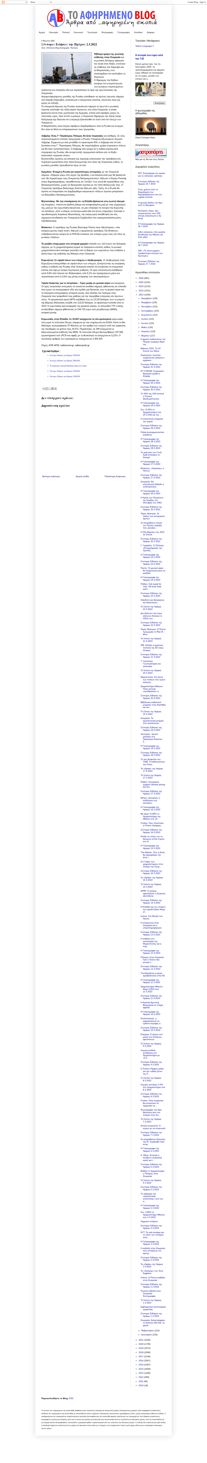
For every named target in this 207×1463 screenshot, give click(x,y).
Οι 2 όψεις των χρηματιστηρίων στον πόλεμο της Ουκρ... (152, 864)
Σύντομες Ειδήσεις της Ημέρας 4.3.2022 (151, 1226)
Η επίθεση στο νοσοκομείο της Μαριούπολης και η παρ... (151, 942)
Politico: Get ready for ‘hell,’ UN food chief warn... (151, 586)
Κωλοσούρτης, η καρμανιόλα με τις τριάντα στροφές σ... (151, 1021)
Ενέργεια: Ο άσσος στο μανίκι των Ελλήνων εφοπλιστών (152, 1037)
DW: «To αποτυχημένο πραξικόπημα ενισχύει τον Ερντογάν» (150, 253)
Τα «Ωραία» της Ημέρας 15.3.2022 (152, 878)
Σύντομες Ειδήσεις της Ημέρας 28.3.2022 (151, 446)
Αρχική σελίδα (82, 476)
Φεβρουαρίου (148, 1330)
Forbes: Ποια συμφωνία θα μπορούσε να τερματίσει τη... (152, 1103)
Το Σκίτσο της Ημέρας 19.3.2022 (151, 712)
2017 (141, 1356)
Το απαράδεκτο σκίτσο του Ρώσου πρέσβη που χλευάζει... (151, 525)
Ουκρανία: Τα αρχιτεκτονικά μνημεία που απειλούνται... (152, 721)
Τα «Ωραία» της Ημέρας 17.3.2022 (152, 769)
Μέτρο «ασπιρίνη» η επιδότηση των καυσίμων (150, 800)
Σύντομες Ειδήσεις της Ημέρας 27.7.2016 (148, 262)
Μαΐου (144, 327)
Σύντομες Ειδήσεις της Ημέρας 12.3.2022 (151, 967)
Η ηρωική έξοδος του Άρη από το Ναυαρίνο (150, 203)
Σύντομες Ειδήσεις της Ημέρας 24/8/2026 (65, 361)
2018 (141, 1352)
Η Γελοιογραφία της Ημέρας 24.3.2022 (150, 555)
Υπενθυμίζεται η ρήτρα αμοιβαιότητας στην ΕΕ (153, 974)
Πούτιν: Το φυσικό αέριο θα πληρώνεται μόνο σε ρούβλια (153, 570)
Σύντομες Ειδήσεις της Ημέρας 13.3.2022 (151, 933)
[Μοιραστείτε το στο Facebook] (52, 388)
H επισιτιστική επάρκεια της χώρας (152, 420)
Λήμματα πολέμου (149, 1221)
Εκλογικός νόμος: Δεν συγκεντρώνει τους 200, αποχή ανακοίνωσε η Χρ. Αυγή (150, 214)
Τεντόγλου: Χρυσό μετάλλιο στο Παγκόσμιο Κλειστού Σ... (151, 738)
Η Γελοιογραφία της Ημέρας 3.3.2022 (150, 1242)
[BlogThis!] (46, 388)
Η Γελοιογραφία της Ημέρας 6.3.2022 (150, 1149)
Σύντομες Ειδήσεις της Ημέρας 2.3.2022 (151, 1285)
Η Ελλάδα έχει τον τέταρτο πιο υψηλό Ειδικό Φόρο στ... (153, 909)
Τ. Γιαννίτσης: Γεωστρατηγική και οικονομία (151, 663)
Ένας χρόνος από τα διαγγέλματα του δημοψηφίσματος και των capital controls (150, 193)
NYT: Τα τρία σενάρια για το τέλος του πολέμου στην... (152, 1235)
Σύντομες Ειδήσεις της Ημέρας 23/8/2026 (65, 371)
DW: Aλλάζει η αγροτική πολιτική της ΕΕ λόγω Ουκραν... (152, 648)
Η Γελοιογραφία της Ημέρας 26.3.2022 (150, 492)
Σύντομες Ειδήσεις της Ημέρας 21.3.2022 (151, 655)
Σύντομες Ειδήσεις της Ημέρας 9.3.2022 (151, 1063)
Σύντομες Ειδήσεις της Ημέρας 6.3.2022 (151, 1165)
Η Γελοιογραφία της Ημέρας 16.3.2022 (150, 808)
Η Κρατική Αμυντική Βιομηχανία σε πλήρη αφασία (152, 1005)
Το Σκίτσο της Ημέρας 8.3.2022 (151, 1079)
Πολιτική (66, 32)
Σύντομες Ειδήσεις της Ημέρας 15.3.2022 (151, 872)
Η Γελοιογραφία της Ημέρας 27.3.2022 (150, 462)
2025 (141, 282)
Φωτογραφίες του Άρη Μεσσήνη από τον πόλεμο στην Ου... (151, 1112)
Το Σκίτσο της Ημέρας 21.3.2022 (151, 639)
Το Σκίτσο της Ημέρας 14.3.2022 (151, 885)
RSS (71, 1398)
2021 (141, 1340)
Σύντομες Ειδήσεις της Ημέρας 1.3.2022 (151, 1314)
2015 (141, 1364)
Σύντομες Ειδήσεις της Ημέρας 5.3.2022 (151, 1188)
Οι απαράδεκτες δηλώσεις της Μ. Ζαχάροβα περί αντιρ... (153, 1142)
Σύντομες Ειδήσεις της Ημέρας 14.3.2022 (151, 901)
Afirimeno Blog (53, 48)
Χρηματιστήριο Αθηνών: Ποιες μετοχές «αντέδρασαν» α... (152, 689)
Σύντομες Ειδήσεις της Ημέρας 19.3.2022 (151, 728)
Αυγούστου (147, 315)
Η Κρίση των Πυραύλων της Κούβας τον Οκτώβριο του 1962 (152, 500)
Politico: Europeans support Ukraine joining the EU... (153, 784)
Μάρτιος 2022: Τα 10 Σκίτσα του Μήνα (150, 349)
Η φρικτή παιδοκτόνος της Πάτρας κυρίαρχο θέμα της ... (153, 341)
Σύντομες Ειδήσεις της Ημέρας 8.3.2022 (151, 1095)
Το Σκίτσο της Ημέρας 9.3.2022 (151, 1044)
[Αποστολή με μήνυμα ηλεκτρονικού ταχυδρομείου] (43, 388)
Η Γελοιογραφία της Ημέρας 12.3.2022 (150, 951)
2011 (141, 1381)
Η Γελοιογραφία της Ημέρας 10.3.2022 (150, 1013)
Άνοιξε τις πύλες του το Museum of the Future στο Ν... (152, 839)
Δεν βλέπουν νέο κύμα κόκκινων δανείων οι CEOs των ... (151, 616)
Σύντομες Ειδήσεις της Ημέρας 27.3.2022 (151, 476)
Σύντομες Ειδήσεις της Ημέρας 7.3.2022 (151, 1133)
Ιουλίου (145, 319)
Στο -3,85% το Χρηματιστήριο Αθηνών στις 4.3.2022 (153, 1214)
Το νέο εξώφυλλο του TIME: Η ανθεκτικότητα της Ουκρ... (153, 762)
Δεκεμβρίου (147, 298)
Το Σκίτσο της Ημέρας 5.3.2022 (151, 1181)
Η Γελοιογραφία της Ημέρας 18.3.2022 (150, 747)
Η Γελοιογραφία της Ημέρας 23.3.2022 (150, 578)
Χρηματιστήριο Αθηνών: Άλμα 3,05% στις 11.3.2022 (152, 989)
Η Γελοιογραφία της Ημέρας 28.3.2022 (150, 440)
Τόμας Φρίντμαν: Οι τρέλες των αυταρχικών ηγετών (153, 516)
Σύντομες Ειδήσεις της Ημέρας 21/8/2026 (65, 376)
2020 (141, 1344)
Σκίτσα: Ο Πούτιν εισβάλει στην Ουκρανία (153, 1278)
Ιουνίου (145, 323)
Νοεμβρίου (146, 302)
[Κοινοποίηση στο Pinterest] (55, 388)
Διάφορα (150, 32)
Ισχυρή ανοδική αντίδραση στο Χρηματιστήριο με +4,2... (150, 1054)
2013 (141, 1373)
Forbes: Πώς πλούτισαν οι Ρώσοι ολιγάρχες (152, 824)
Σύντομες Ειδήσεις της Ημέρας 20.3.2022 (151, 696)
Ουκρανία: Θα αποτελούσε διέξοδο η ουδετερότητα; (152, 484)
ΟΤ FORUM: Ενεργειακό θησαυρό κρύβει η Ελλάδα (152, 373)
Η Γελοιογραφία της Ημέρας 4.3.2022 (150, 1206)
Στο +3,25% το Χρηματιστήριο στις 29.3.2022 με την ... (151, 412)
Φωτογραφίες (107, 32)
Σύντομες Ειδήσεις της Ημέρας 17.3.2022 (151, 792)
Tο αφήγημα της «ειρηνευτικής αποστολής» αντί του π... (152, 1198)
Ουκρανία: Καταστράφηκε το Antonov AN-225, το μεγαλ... (153, 1323)
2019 (141, 1348)
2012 (141, 1377)
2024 (141, 286)
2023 (141, 290)
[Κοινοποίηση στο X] (49, 388)
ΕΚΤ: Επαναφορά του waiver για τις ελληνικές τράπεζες (151, 174)
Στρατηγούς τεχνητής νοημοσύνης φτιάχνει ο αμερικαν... (153, 357)
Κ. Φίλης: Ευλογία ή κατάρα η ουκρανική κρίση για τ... (151, 1158)
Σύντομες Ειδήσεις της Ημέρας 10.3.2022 (151, 1028)
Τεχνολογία (92, 32)
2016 (141, 1360)
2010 (141, 1385)
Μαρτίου (145, 335)
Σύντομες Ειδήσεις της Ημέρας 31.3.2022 (151, 365)
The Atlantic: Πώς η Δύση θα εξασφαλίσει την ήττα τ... (153, 855)
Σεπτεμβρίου (147, 311)
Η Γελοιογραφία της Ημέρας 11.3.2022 (150, 981)
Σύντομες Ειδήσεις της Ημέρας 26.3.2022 (151, 508)
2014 (141, 1369)
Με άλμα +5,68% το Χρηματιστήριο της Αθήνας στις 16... (151, 816)
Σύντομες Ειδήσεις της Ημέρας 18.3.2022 (151, 753)
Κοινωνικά (78, 32)
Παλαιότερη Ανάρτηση (115, 476)
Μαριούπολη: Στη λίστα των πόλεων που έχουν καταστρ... (153, 679)
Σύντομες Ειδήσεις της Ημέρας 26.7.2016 (148, 182)
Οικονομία (53, 32)
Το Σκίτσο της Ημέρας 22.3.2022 (151, 607)
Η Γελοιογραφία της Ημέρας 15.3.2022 (150, 846)
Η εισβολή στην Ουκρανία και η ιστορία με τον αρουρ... (153, 1251)
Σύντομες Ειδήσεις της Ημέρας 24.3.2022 (151, 562)
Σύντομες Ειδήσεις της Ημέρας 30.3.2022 (151, 388)
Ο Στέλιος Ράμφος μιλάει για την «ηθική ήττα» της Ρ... (152, 1071)
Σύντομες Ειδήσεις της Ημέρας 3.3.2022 (151, 1258)
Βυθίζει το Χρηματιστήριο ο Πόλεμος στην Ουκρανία (152, 1173)
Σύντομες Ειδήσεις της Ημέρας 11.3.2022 (151, 997)
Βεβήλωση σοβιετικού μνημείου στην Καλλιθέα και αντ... (153, 705)
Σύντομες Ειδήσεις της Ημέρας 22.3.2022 (151, 623)
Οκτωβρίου (146, 306)
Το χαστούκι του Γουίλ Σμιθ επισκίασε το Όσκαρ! (151, 455)
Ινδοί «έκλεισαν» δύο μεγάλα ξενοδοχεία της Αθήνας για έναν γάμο (151, 234)
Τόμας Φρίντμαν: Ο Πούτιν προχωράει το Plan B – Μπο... (153, 632)
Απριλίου (145, 331)
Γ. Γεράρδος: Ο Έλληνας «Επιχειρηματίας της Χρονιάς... (152, 548)
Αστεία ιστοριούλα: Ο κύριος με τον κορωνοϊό (153, 1127)
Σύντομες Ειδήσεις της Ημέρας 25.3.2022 (151, 540)
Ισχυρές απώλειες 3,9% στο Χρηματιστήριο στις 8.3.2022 (153, 1087)
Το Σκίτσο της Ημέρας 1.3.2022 (151, 1301)
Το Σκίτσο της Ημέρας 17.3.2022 (151, 776)
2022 (141, 294)
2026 (141, 278)
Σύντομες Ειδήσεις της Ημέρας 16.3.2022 (151, 831)
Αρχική (42, 32)
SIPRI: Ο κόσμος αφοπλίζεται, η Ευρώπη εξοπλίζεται (153, 893)
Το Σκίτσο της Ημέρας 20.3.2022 (151, 671)
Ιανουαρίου (146, 1334)
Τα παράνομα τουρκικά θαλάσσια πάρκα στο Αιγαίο (68, 366)
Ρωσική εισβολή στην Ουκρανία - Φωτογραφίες (151, 1293)
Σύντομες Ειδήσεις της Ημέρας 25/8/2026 (65, 355)
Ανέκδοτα (138, 32)
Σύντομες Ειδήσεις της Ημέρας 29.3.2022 (151, 426)
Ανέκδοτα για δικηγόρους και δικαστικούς (152, 601)
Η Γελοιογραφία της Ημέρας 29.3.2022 (150, 404)
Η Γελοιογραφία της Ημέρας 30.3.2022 (150, 381)
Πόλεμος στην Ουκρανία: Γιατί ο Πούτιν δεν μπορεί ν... (152, 960)
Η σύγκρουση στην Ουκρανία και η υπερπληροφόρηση (151, 925)
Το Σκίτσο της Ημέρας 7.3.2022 (151, 1120)
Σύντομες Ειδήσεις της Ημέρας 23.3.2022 (151, 594)
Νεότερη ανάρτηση (51, 476)
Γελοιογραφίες (123, 32)
